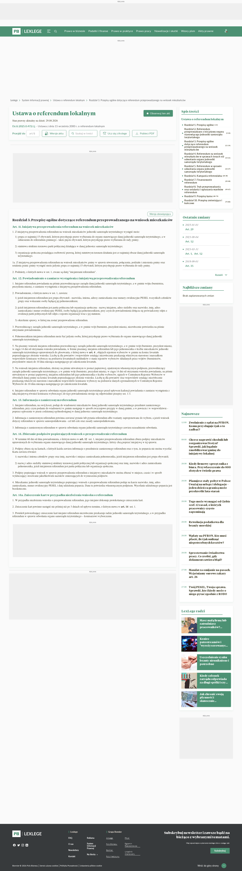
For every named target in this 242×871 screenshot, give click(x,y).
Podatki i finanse (98, 30)
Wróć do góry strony (208, 865)
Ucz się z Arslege (117, 133)
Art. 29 (189, 229)
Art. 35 (189, 265)
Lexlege (14, 100)
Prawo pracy (143, 30)
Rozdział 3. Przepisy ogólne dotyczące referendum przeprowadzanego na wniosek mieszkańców (137, 100)
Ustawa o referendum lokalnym (69, 100)
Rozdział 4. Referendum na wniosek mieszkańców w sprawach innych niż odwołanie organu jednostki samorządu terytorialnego (207, 157)
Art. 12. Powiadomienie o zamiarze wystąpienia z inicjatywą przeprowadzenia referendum (73, 278)
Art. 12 (189, 241)
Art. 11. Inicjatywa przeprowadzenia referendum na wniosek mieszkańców (62, 226)
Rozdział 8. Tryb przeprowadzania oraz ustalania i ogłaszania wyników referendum (207, 189)
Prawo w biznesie (74, 30)
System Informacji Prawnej (91, 846)
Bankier (109, 850)
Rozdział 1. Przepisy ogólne (201, 125)
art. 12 (84, 439)
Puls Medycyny (112, 856)
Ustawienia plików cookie (91, 865)
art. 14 (125, 506)
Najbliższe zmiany (198, 287)
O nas (70, 844)
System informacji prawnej (35, 100)
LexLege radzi (193, 611)
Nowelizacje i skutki (166, 30)
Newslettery (73, 850)
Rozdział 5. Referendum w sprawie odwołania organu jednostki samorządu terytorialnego (207, 169)
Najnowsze (190, 414)
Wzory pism (188, 30)
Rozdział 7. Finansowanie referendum (207, 181)
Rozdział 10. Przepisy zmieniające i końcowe (207, 202)
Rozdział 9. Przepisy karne (201, 196)
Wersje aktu (57, 133)
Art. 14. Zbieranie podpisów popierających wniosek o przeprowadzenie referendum (69, 434)
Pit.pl (127, 838)
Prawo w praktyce (122, 30)
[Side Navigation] (49, 31)
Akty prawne (205, 30)
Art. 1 (188, 253)
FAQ (70, 838)
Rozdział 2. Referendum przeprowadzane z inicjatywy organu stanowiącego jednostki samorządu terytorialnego (207, 133)
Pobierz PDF (147, 133)
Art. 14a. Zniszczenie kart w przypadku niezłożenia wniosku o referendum (62, 495)
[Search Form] (55, 31)
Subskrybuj (220, 850)
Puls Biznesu (111, 844)
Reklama (90, 838)
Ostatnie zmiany (196, 217)
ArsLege (109, 838)
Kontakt (71, 856)
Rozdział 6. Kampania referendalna (206, 176)
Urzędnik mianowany (130, 852)
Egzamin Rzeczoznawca (131, 844)
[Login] (226, 31)
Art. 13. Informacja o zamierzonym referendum (44, 400)
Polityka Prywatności (69, 865)
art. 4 (92, 352)
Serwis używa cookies (49, 865)
